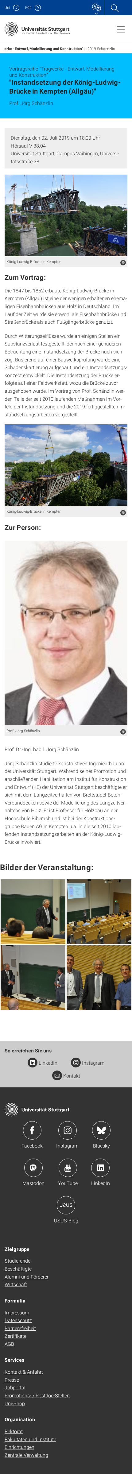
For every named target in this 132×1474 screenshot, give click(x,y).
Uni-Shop (15, 1403)
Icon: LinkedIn (100, 1168)
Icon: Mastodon (33, 1168)
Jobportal (15, 1387)
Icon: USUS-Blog (66, 1205)
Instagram (93, 1062)
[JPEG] (66, 215)
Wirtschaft (16, 1284)
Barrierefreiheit (20, 1328)
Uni (7, 7)
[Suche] (114, 7)
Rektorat (14, 1431)
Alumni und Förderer (27, 1276)
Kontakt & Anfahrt (24, 1371)
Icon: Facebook (32, 1130)
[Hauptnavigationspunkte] (121, 29)
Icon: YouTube (68, 1168)
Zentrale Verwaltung (26, 1455)
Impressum (17, 1312)
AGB (9, 1344)
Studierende (17, 1260)
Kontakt (71, 1075)
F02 (28, 7)
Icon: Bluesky (101, 1130)
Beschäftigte (18, 1268)
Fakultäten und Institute (30, 1439)
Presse (12, 1379)
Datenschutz (18, 1320)
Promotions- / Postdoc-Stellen (37, 1395)
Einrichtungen (19, 1447)
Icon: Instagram (67, 1130)
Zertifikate (15, 1336)
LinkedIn (48, 1062)
